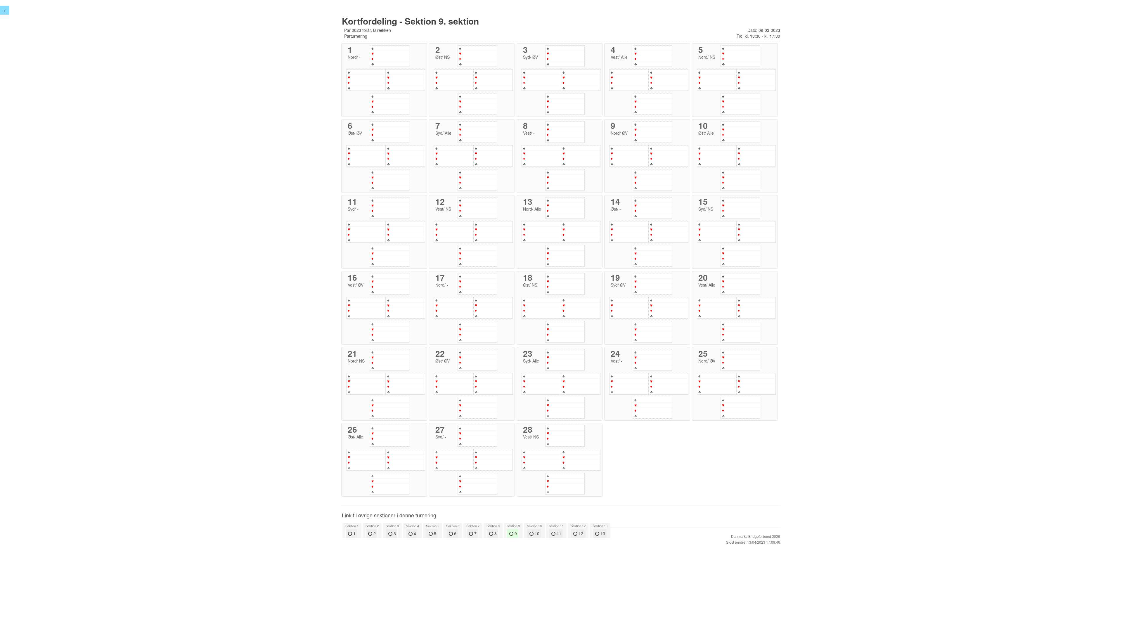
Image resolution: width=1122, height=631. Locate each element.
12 (580, 533)
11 (558, 533)
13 (602, 533)
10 (536, 533)
